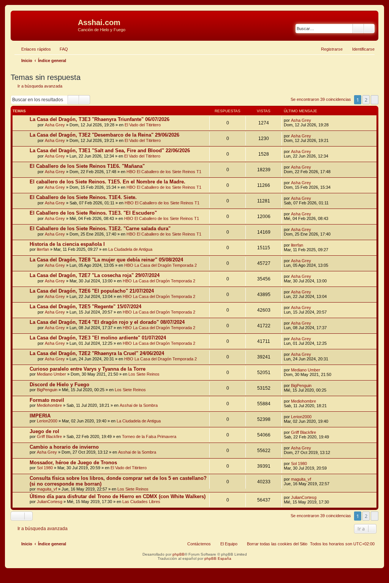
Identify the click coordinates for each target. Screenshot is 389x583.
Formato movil (47, 400)
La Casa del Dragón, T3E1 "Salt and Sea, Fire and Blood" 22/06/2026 (110, 150)
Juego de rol (44, 431)
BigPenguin (47, 389)
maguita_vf (47, 489)
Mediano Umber (51, 374)
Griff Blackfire (49, 436)
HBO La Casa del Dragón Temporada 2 (160, 265)
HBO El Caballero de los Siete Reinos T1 (164, 171)
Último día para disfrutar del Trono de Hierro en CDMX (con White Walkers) (118, 496)
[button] (374, 99)
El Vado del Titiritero (143, 125)
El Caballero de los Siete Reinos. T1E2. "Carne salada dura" (100, 228)
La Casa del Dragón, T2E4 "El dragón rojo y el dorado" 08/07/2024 (107, 322)
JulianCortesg (49, 501)
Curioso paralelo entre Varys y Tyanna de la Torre (87, 369)
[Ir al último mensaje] (314, 120)
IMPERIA (40, 416)
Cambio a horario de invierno (64, 447)
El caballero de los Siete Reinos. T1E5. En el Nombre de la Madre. (107, 182)
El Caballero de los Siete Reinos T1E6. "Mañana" (87, 166)
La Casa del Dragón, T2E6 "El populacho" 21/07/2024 (92, 291)
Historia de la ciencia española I (67, 244)
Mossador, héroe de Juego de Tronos (73, 462)
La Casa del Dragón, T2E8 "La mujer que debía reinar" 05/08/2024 (106, 260)
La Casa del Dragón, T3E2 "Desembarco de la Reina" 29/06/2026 (104, 135)
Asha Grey (55, 125)
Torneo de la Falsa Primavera (149, 436)
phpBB (178, 554)
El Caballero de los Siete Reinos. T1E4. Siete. (83, 197)
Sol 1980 (45, 467)
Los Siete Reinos (144, 374)
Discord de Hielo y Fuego (59, 384)
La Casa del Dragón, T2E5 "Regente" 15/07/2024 (85, 306)
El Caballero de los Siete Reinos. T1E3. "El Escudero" (93, 213)
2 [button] (366, 99)
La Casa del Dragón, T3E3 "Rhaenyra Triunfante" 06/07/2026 (99, 119)
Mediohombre (49, 405)
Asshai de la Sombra (139, 405)
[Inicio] (45, 25)
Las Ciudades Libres (141, 501)
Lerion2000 (47, 421)
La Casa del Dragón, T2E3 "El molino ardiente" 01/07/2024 (98, 338)
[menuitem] (60, 49)
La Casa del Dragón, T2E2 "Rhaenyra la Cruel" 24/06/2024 (97, 353)
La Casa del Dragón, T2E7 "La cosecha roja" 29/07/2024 (95, 275)
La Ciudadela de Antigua (130, 249)
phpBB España (217, 558)
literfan (43, 249)
